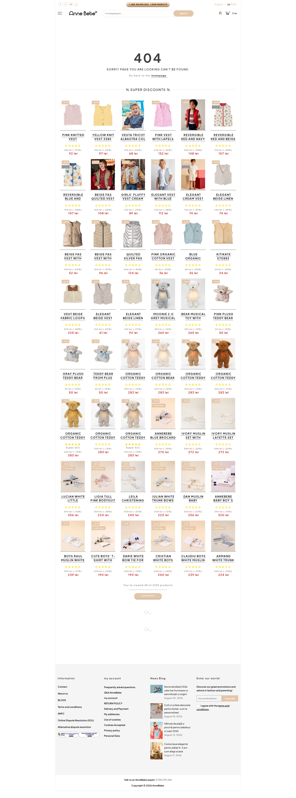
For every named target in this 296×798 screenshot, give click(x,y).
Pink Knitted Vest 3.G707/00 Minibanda (73, 141)
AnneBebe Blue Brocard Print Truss (163, 437)
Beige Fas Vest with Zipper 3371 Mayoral (103, 260)
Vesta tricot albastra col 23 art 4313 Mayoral (133, 141)
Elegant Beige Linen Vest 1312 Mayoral (133, 320)
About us (63, 693)
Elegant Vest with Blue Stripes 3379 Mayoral (163, 200)
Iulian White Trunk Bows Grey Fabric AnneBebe (163, 502)
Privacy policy (112, 730)
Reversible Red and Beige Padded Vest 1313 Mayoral (223, 141)
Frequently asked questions (119, 687)
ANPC (61, 713)
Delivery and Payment (116, 708)
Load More (148, 595)
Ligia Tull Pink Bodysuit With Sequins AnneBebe (102, 502)
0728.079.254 (164, 779)
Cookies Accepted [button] (114, 724)
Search (183, 13)
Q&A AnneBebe (112, 692)
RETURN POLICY (113, 703)
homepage (159, 75)
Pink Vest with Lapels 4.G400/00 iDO (163, 141)
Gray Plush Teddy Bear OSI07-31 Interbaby (73, 379)
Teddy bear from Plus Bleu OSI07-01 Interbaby (102, 379)
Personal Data (112, 735)
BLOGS (62, 700)
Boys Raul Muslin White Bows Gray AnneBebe (73, 562)
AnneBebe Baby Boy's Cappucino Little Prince (222, 502)
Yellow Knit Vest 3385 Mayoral (103, 139)
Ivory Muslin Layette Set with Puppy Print (223, 439)
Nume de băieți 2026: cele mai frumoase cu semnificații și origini (176, 690)
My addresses (112, 714)
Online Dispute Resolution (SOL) (76, 720)
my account (110, 697)
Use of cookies (112, 719)
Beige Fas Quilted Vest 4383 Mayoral (103, 200)
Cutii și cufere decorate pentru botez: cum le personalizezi (177, 709)
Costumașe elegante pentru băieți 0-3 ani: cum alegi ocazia (176, 747)
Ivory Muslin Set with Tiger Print (193, 437)
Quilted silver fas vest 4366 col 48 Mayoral (133, 260)
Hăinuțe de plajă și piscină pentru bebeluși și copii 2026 (177, 727)
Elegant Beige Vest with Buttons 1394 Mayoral (102, 320)
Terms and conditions (70, 706)
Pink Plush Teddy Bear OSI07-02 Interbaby (223, 320)
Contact (62, 686)
